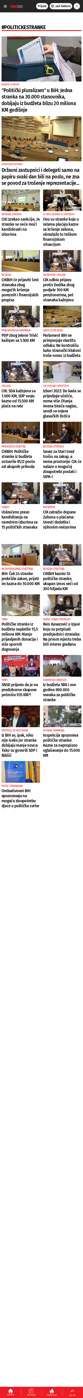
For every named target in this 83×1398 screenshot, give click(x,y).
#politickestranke (24, 27)
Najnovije (31, 1394)
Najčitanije (52, 1395)
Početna (10, 1394)
